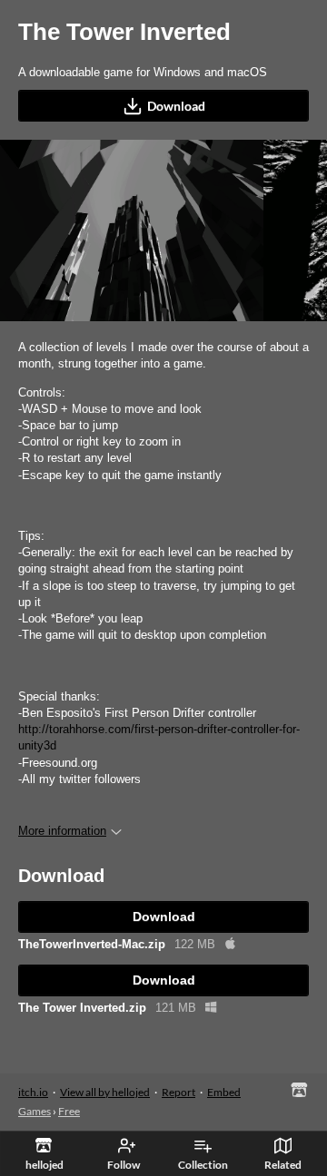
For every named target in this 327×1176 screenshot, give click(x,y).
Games (34, 1111)
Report (178, 1092)
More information (62, 831)
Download (176, 105)
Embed (224, 1092)
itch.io (33, 1092)
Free (69, 1111)
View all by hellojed (105, 1092)
